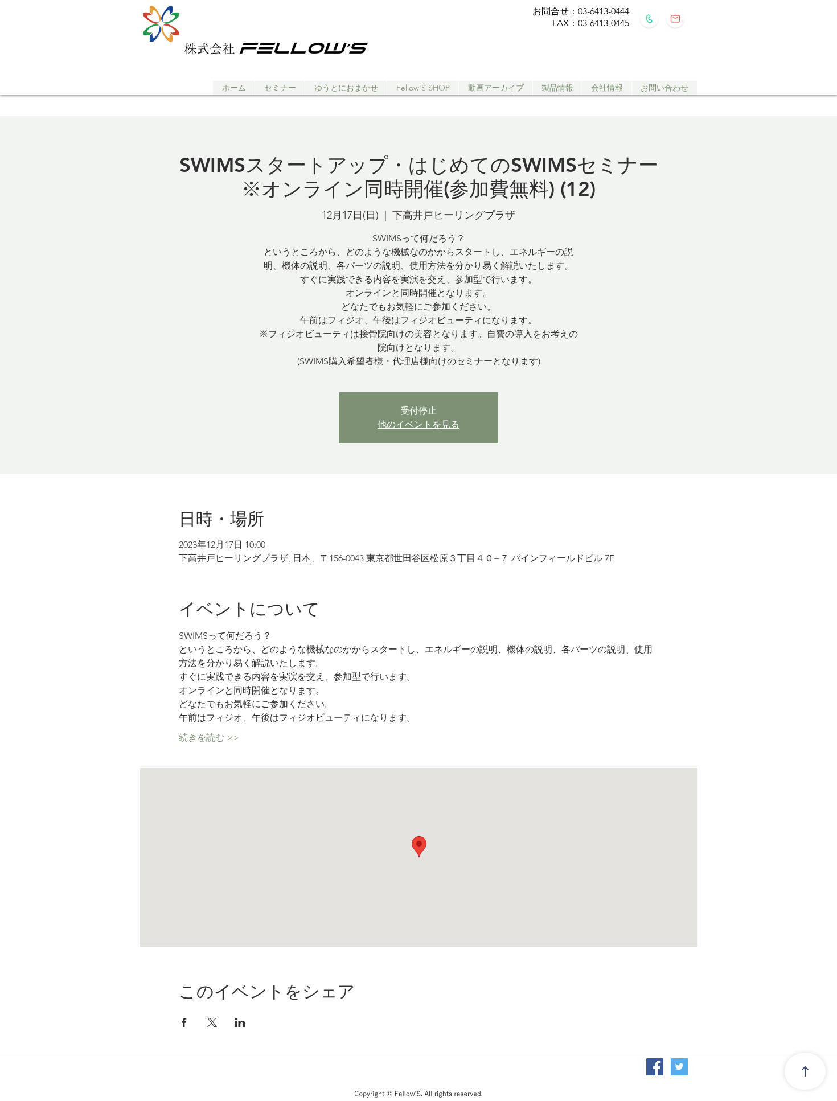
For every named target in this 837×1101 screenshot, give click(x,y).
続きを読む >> (209, 737)
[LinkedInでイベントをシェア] (240, 1022)
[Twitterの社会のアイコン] (679, 1066)
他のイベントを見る (418, 424)
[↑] (805, 1071)
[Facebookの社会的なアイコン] (654, 1066)
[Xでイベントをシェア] (212, 1022)
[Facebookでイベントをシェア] (184, 1022)
